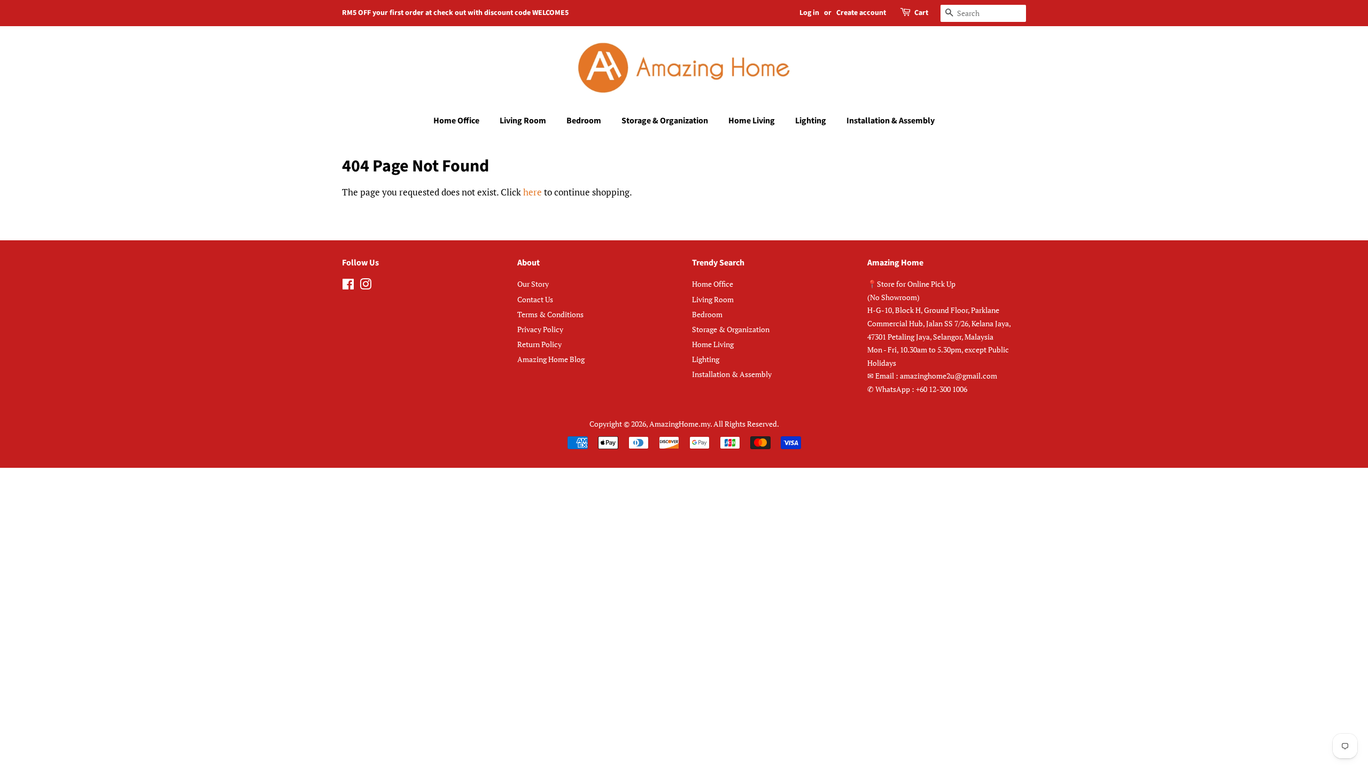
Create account (861, 12)
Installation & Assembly (890, 121)
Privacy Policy (540, 329)
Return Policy (539, 344)
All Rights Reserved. (746, 424)
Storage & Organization (664, 121)
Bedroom (583, 121)
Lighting (810, 121)
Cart (921, 12)
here (532, 192)
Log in (809, 12)
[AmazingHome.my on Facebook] (348, 286)
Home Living (751, 121)
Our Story (533, 284)
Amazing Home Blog (551, 359)
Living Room (523, 121)
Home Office (456, 121)
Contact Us (535, 299)
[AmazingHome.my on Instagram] (365, 286)
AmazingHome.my (679, 424)
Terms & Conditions (550, 314)
